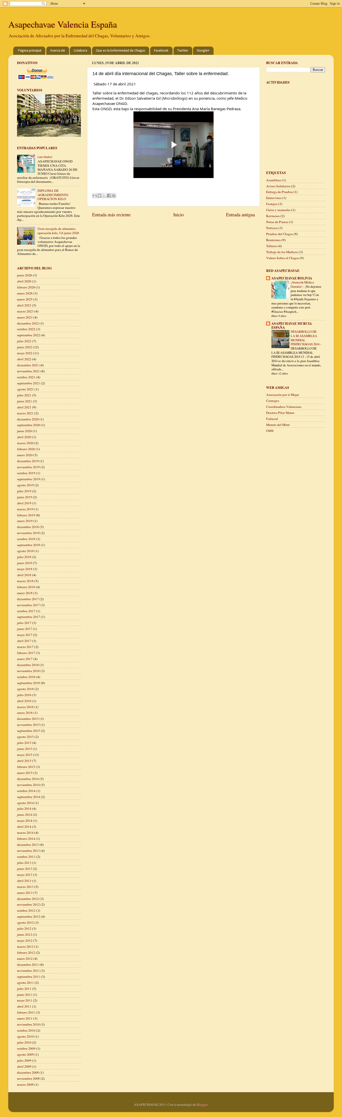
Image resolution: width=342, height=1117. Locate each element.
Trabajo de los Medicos (282, 252)
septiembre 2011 (28, 976)
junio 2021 (24, 401)
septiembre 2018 (28, 545)
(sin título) (45, 156)
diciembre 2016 (28, 665)
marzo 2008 (25, 1084)
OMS (270, 430)
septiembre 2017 (28, 616)
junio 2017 (24, 628)
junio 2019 (24, 497)
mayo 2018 (24, 569)
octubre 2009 (26, 1048)
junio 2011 (24, 994)
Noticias (272, 228)
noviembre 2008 (28, 1078)
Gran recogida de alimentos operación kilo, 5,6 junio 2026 (58, 230)
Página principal (29, 51)
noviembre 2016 (28, 671)
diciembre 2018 (28, 527)
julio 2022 (24, 341)
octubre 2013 (26, 856)
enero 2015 (25, 772)
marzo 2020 (25, 443)
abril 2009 (24, 1066)
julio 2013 (24, 862)
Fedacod (272, 418)
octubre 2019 (26, 473)
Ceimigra (272, 400)
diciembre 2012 (28, 898)
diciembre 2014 (28, 778)
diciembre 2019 (28, 461)
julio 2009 (24, 1060)
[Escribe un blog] (99, 195)
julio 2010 (24, 1042)
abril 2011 (24, 1006)
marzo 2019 (25, 509)
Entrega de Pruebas (279, 192)
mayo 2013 (24, 874)
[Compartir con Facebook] (108, 195)
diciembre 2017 (28, 599)
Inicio (178, 214)
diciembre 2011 (28, 964)
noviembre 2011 (28, 970)
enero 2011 (25, 1018)
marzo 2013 (25, 886)
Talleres (271, 246)
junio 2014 (24, 814)
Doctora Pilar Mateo (280, 412)
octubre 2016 (26, 677)
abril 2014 (24, 826)
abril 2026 (24, 281)
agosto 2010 (25, 1036)
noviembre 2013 (28, 850)
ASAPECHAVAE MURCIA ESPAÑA (291, 325)
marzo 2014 (25, 832)
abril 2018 (24, 575)
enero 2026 (25, 293)
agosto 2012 (25, 922)
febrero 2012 (26, 952)
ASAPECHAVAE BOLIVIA (291, 278)
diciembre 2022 (28, 323)
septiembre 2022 (28, 335)
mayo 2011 (24, 1000)
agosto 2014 (25, 803)
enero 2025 (25, 299)
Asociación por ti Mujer (282, 394)
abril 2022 (24, 359)
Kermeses (273, 216)
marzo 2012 (25, 946)
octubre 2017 (26, 611)
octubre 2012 (26, 910)
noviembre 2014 (28, 784)
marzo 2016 (25, 707)
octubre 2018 (26, 539)
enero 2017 (25, 659)
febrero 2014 (26, 838)
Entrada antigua (240, 214)
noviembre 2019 (28, 467)
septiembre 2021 (28, 383)
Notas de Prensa (277, 222)
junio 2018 (24, 563)
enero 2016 (25, 712)
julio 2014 (24, 808)
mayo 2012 (24, 940)
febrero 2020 (26, 449)
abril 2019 (24, 503)
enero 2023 (25, 317)
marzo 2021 (25, 413)
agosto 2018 (25, 551)
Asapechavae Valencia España (62, 24)
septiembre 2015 (28, 730)
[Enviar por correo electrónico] (94, 195)
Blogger (202, 1104)
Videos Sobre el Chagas (282, 258)
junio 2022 (24, 347)
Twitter (182, 51)
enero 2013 (25, 892)
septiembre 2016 (28, 683)
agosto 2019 (25, 485)
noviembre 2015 (28, 724)
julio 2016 (24, 695)
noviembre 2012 (28, 904)
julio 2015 (24, 742)
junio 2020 (24, 431)
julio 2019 (24, 491)
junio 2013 (24, 868)
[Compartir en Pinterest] (113, 195)
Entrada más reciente (111, 214)
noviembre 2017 (28, 605)
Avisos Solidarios (278, 186)
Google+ (203, 51)
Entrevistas (273, 198)
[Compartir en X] (104, 195)
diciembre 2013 (28, 844)
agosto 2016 (25, 689)
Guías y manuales (278, 210)
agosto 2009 (25, 1054)
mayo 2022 (24, 353)
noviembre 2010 (28, 1024)
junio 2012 (24, 934)
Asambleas (273, 180)
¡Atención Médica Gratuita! (302, 284)
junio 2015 (24, 748)
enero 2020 (25, 455)
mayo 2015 (24, 754)
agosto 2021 (25, 389)
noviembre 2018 (28, 533)
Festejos (271, 204)
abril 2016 (24, 701)
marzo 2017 (25, 647)
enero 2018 (25, 593)
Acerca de (57, 51)
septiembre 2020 (28, 425)
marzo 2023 (25, 311)
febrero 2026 (26, 287)
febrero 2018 (26, 587)
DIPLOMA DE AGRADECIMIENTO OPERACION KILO (53, 194)
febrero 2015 (26, 766)
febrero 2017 (26, 653)
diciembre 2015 (28, 718)
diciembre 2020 (28, 419)
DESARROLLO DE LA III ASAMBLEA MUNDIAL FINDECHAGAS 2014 (305, 337)
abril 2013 (24, 880)
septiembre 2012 (28, 916)
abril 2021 (24, 407)
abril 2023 (24, 305)
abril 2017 (24, 641)
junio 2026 (24, 275)
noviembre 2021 (28, 371)
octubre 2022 (26, 329)
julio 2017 (24, 622)
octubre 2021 (26, 377)
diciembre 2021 (28, 365)
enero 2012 (25, 958)
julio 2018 (24, 557)
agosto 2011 (25, 982)
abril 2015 (24, 760)
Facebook (161, 51)
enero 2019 (25, 521)
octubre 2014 (26, 790)
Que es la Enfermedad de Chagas (120, 51)
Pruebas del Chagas (279, 234)
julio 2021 (24, 395)
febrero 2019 (26, 515)
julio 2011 (24, 988)
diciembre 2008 (28, 1072)
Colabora (80, 51)
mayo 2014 (24, 820)
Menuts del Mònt (278, 424)
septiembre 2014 (28, 796)
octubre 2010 (26, 1030)
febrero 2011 (26, 1012)
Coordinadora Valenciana (283, 406)
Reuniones (273, 240)
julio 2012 (24, 928)
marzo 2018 (25, 581)
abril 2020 (24, 437)
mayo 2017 (24, 634)
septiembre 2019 (28, 479)
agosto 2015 (25, 736)
